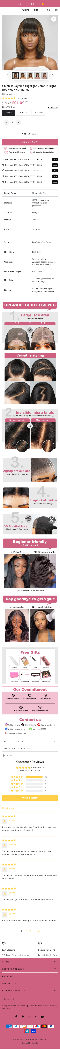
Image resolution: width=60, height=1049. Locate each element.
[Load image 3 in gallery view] (30, 75)
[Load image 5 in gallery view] (44, 75)
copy (55, 159)
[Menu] (4, 10)
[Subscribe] (56, 999)
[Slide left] (7, 75)
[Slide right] (53, 75)
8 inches (8, 113)
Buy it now (30, 142)
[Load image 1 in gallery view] (15, 75)
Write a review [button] (30, 798)
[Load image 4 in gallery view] (37, 75)
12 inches (38, 113)
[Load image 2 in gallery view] (23, 75)
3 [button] (31, 931)
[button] (48, 10)
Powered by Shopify (30, 1043)
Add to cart (30, 134)
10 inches (23, 113)
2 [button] (26, 931)
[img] (9, 816)
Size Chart (53, 107)
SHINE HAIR (25, 1039)
